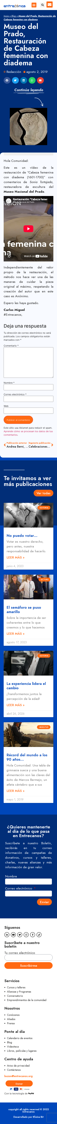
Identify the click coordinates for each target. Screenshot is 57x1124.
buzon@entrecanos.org (18, 1076)
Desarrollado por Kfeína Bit (28, 1117)
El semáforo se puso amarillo (24, 609)
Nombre (9, 383)
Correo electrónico (15, 394)
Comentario (11, 345)
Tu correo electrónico (19, 952)
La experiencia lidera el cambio (26, 686)
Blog (13, 16)
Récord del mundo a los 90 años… (27, 757)
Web (6, 406)
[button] (34, 5)
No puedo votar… (22, 535)
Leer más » (16, 557)
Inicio (6, 16)
